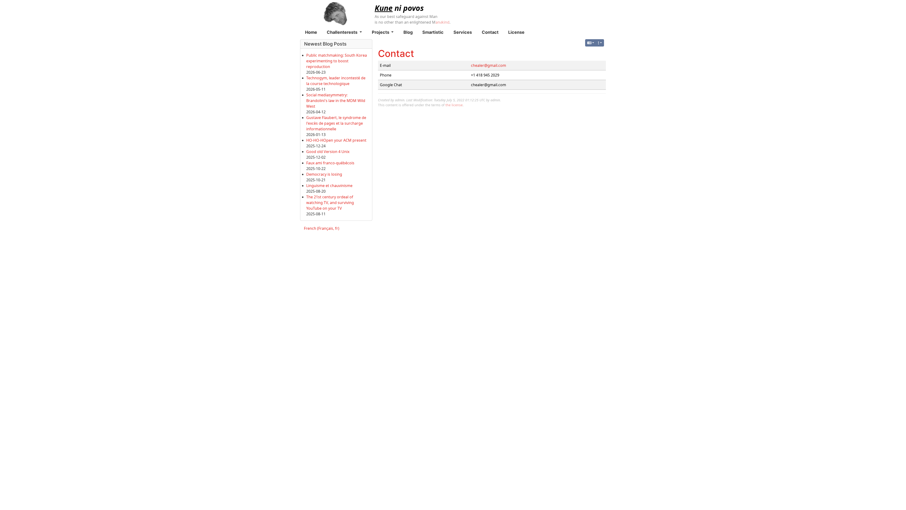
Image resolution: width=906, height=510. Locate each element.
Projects (381, 32)
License (516, 32)
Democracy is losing (324, 174)
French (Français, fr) (321, 228)
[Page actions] (600, 43)
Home (311, 32)
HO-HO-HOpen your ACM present (336, 140)
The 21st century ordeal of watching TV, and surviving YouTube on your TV (330, 202)
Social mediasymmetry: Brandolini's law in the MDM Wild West (335, 100)
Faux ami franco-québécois (330, 163)
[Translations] (590, 43)
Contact (490, 32)
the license (454, 105)
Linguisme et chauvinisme (329, 185)
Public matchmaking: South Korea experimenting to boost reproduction (336, 61)
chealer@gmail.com (488, 65)
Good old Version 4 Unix (327, 151)
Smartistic (433, 32)
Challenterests (342, 32)
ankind (442, 22)
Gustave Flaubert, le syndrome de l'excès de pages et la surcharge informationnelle (336, 123)
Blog (408, 32)
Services (462, 32)
